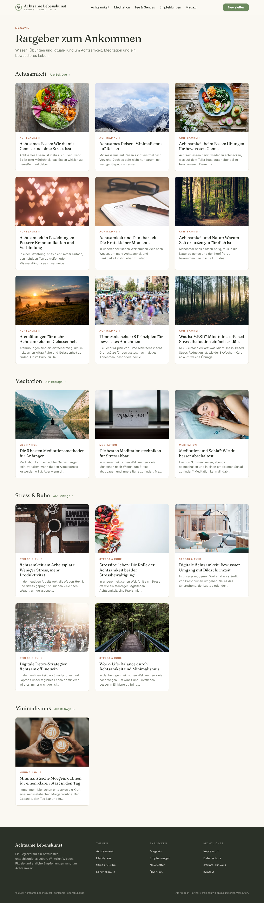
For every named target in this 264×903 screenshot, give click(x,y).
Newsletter (236, 7)
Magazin (192, 7)
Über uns (156, 872)
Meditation (122, 7)
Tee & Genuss (144, 7)
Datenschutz (212, 858)
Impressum (211, 851)
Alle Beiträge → (60, 74)
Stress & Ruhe (106, 865)
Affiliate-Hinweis (214, 865)
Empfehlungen (170, 7)
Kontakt (208, 872)
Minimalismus (105, 872)
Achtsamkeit (100, 7)
